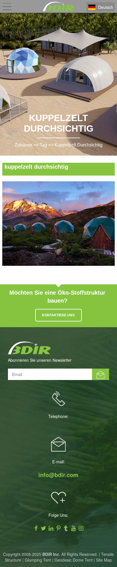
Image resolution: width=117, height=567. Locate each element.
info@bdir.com (58, 475)
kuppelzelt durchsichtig (79, 144)
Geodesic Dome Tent (74, 560)
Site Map (104, 560)
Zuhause (23, 144)
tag (43, 144)
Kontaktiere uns (58, 315)
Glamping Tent (38, 560)
